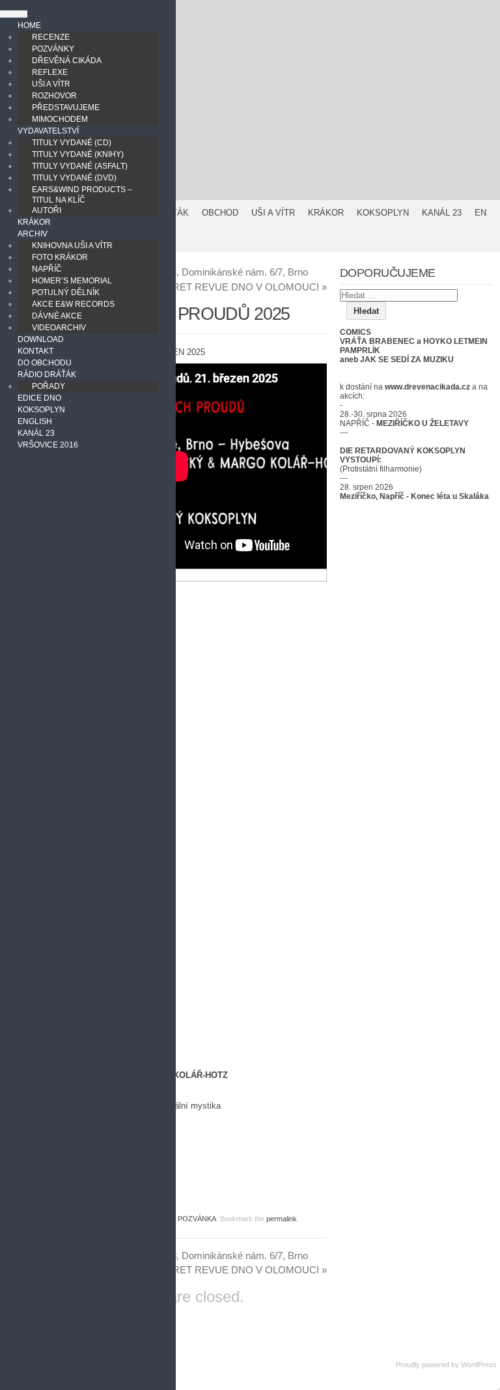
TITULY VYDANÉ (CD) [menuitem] (71, 142)
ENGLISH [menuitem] (35, 421)
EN (480, 213)
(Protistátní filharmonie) (381, 469)
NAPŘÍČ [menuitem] (47, 269)
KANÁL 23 (442, 213)
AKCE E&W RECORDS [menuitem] (73, 304)
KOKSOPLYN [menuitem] (41, 409)
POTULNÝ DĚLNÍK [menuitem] (66, 292)
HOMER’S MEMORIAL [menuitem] (72, 280)
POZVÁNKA (197, 1219)
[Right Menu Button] (13, 14)
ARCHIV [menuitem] (33, 233)
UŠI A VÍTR (273, 213)
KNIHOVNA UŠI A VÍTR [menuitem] (72, 245)
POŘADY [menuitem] (48, 386)
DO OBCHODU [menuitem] (45, 362)
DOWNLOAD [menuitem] (41, 339)
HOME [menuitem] (29, 25)
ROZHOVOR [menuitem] (54, 95)
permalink (281, 1219)
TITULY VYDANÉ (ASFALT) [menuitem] (80, 166)
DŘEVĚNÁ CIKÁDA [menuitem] (67, 60)
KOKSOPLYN (383, 213)
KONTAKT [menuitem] (35, 351)
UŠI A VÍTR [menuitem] (51, 84)
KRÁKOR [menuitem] (34, 222)
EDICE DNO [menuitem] (39, 398)
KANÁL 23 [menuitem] (36, 433)
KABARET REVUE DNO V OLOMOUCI (236, 286)
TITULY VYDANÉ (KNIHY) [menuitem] (78, 154)
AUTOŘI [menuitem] (46, 210)
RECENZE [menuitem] (51, 37)
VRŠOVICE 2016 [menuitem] (48, 444)
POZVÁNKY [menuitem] (53, 48)
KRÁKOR (326, 213)
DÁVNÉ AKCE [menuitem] (57, 315)
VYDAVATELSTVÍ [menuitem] (48, 130)
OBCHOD (220, 213)
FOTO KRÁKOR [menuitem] (60, 257)
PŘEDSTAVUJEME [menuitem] (66, 107)
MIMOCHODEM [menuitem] (60, 119)
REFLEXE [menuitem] (50, 72)
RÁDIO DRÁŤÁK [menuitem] (47, 374)
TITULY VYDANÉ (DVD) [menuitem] (74, 177)
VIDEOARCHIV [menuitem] (59, 327)
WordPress (479, 1365)
